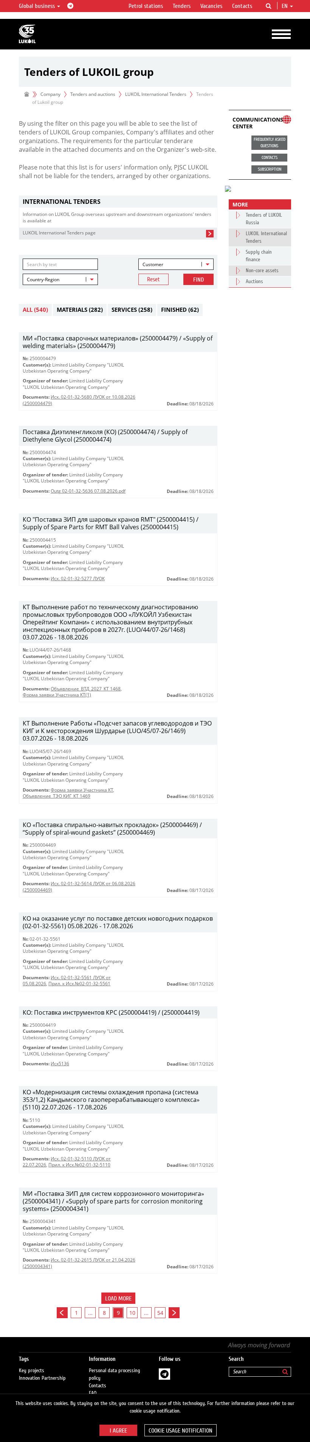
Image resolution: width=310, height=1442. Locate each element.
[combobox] (176, 264)
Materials (80, 309)
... (90, 1312)
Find (198, 279)
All (35, 309)
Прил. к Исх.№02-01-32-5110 (79, 1165)
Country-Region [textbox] (43, 279)
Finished (180, 309)
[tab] (118, 202)
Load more (118, 1298)
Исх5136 (60, 1063)
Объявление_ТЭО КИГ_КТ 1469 (56, 796)
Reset (153, 279)
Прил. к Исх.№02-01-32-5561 (79, 983)
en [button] (285, 6)
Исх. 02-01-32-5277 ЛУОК (78, 578)
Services (132, 309)
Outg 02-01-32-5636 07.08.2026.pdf (88, 491)
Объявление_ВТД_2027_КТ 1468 (86, 689)
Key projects (31, 1371)
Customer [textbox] (153, 264)
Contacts (242, 6)
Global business (37, 6)
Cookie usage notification (180, 1430)
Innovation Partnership (42, 1378)
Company (50, 94)
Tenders (182, 6)
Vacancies (211, 6)
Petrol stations (146, 6)
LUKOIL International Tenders (155, 94)
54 (160, 1312)
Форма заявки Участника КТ (82, 790)
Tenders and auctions (92, 94)
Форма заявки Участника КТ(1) (57, 695)
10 (132, 1312)
